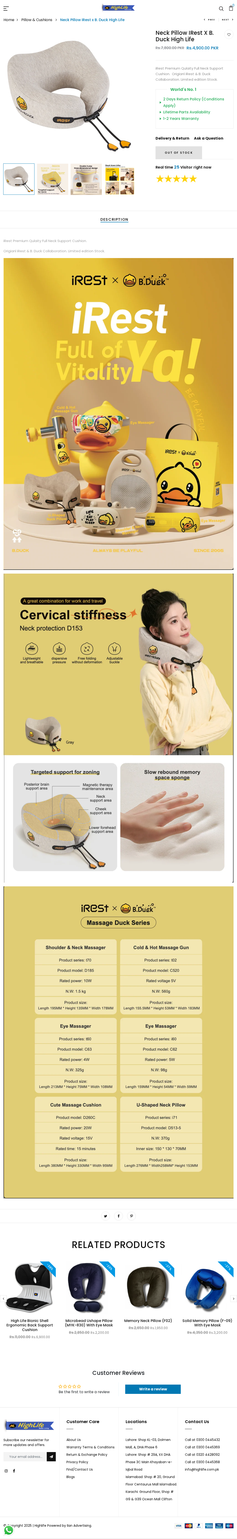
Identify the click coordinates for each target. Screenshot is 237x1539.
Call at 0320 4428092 (202, 1454)
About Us (73, 1439)
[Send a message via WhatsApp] (8, 1530)
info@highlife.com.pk (202, 1469)
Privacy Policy (77, 1462)
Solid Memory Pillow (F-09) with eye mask (207, 1323)
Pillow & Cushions (37, 19)
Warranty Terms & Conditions (90, 1447)
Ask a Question (208, 138)
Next (225, 19)
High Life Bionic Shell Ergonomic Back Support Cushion (29, 1325)
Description (114, 219)
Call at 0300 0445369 (202, 1447)
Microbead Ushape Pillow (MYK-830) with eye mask (89, 1323)
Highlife (40, 1525)
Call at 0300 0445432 (202, 1439)
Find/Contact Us (79, 1469)
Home (8, 19)
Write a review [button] (153, 1389)
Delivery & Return (172, 138)
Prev (211, 19)
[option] (69, 95)
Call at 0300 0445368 (202, 1462)
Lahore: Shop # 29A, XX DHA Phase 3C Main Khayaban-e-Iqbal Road (149, 1462)
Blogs (70, 1477)
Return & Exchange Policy (86, 1454)
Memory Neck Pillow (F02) (148, 1320)
